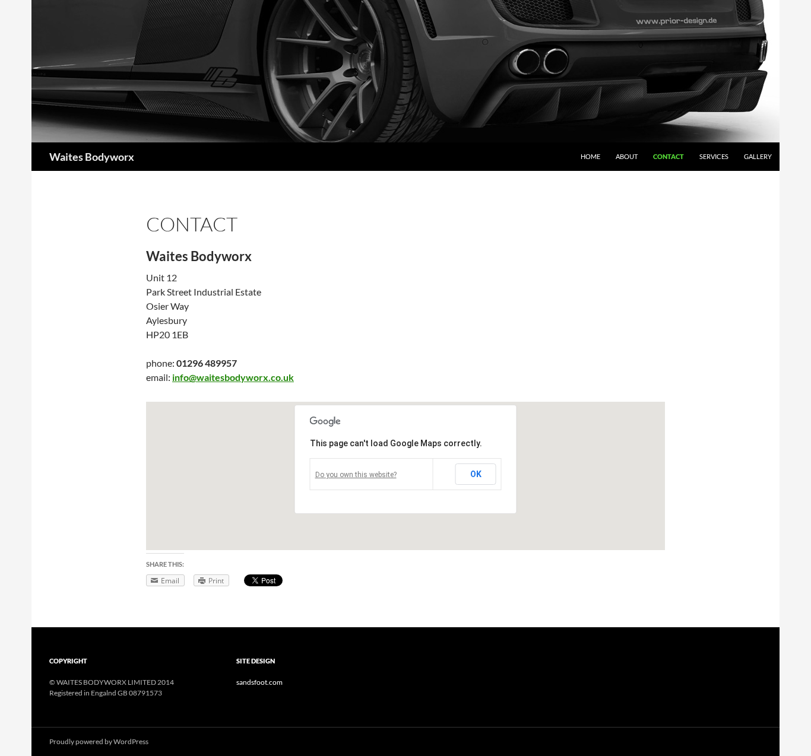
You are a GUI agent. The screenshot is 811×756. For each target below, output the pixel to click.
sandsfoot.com (259, 682)
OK (475, 474)
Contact (668, 156)
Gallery (758, 156)
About (627, 156)
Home (590, 156)
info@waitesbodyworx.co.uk (233, 377)
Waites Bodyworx (91, 156)
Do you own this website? (356, 475)
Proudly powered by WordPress (98, 741)
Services (713, 156)
